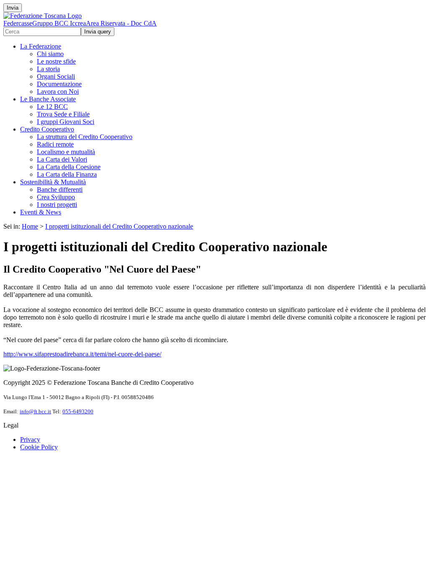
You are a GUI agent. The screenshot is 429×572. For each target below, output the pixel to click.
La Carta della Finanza (67, 174)
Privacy (30, 439)
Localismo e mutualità (66, 151)
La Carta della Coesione (69, 166)
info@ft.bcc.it (35, 411)
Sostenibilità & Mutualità (53, 182)
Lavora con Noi (58, 91)
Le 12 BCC (52, 106)
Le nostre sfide (56, 61)
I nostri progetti (57, 204)
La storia (48, 68)
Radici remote (55, 144)
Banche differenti (60, 189)
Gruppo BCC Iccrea (59, 23)
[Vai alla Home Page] (42, 15)
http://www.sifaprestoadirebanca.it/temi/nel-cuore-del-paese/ (82, 354)
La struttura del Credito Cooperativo (84, 136)
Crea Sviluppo (56, 197)
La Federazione (40, 46)
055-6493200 (77, 411)
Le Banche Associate (48, 99)
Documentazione (59, 84)
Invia (12, 8)
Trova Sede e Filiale (63, 114)
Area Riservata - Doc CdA (121, 23)
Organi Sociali (56, 76)
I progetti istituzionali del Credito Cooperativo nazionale (119, 226)
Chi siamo (50, 53)
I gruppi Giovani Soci (65, 121)
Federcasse (17, 23)
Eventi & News (40, 212)
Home (30, 226)
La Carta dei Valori (62, 159)
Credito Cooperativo (47, 129)
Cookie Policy (39, 447)
